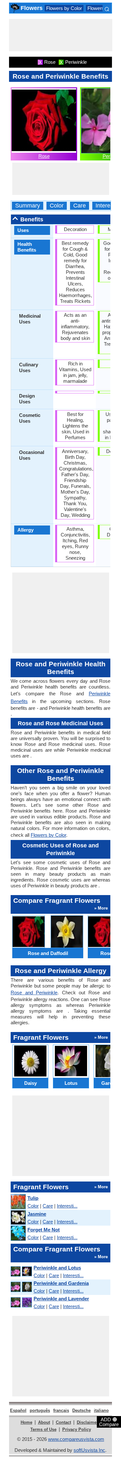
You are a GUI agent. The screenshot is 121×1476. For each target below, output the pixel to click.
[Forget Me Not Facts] (18, 1233)
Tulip (32, 1198)
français (61, 1410)
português (40, 1410)
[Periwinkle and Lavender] (21, 1302)
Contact (63, 1422)
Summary (27, 205)
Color (57, 205)
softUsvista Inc (89, 1450)
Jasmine (36, 1214)
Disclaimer (87, 1422)
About (44, 1422)
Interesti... (67, 1206)
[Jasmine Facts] (18, 1218)
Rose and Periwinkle (34, 992)
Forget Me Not (43, 1229)
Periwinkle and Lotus (57, 1267)
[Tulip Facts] (18, 1202)
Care (79, 205)
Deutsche (81, 1410)
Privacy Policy (76, 1429)
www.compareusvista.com (76, 1439)
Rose (44, 156)
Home (26, 1422)
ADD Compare (109, 1421)
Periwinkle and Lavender (61, 1298)
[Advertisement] (60, 35)
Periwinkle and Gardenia (61, 1283)
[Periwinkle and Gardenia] (21, 1287)
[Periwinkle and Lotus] (21, 1271)
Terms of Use (43, 1429)
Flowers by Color (64, 8)
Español (18, 1410)
